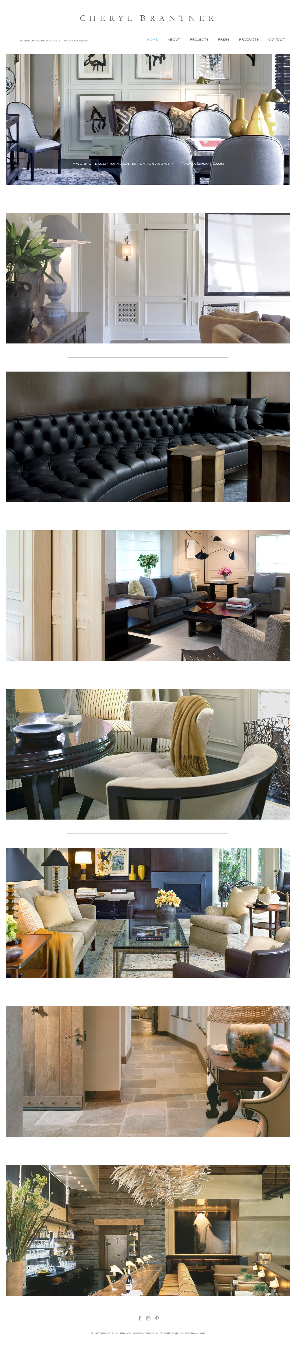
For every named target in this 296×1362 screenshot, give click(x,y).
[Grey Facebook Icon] (140, 1318)
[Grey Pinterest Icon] (157, 1318)
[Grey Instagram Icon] (148, 1318)
